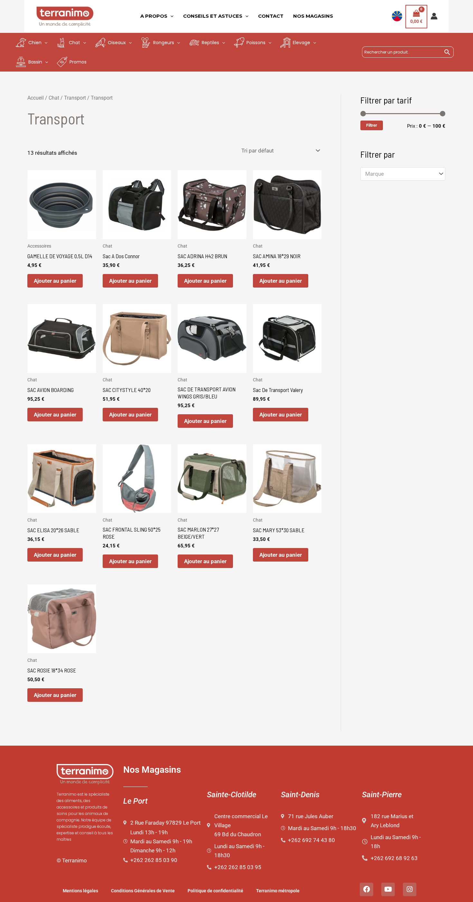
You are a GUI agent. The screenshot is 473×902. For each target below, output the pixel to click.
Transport (75, 98)
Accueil (35, 98)
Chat (54, 98)
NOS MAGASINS (313, 16)
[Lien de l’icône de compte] (434, 16)
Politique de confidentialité (215, 890)
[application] (170, 16)
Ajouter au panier (55, 281)
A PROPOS (153, 16)
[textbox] (399, 174)
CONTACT (270, 16)
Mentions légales (80, 890)
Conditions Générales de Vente (143, 890)
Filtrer (371, 125)
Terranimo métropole (278, 890)
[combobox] (402, 174)
